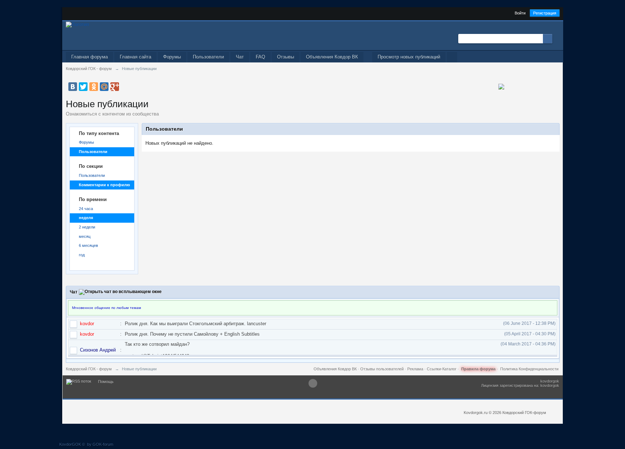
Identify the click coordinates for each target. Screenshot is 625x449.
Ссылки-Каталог (441, 369)
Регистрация (544, 13)
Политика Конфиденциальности (529, 369)
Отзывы (285, 57)
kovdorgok (549, 381)
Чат (240, 57)
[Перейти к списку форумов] (77, 24)
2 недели (87, 227)
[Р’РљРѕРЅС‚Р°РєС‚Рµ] (72, 86)
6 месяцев (88, 245)
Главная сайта (135, 57)
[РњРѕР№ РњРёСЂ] (104, 86)
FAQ (260, 57)
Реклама (415, 369)
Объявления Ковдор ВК (332, 57)
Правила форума (478, 369)
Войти (520, 13)
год (82, 255)
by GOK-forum (100, 444)
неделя (86, 217)
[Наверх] (313, 383)
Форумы (172, 57)
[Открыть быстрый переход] (452, 57)
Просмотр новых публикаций (409, 57)
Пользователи (208, 57)
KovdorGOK (70, 444)
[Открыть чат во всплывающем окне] (120, 292)
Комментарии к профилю (104, 185)
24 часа (86, 208)
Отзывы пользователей (382, 369)
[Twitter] (83, 86)
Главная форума (89, 57)
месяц (84, 236)
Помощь (106, 381)
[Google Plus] (114, 86)
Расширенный (557, 38)
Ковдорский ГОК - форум (89, 369)
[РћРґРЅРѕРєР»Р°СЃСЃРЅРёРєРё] (93, 86)
